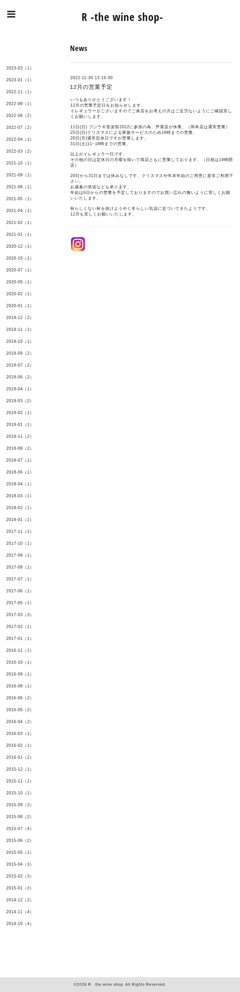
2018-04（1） (20, 484)
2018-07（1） (20, 460)
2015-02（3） (20, 876)
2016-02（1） (20, 745)
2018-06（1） (20, 472)
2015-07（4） (20, 828)
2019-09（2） (20, 353)
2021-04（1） (20, 210)
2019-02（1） (20, 412)
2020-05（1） (20, 282)
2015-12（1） (20, 769)
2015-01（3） (20, 888)
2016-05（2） (20, 709)
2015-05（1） (20, 852)
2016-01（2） (20, 757)
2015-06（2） (20, 840)
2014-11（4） (20, 911)
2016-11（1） (20, 650)
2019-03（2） (20, 400)
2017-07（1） (20, 579)
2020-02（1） (20, 293)
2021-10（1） (20, 163)
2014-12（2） (20, 900)
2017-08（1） (20, 567)
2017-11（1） (20, 531)
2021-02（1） (20, 222)
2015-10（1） (20, 793)
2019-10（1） (20, 341)
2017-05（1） (20, 602)
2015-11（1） (20, 781)
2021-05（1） (20, 198)
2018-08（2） (20, 448)
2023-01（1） (20, 80)
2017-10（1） (20, 543)
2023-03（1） (20, 68)
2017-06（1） (20, 591)
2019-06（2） (20, 377)
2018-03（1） (20, 495)
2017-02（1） (20, 626)
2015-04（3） (20, 864)
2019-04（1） (20, 389)
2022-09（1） (20, 103)
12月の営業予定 (91, 87)
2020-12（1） (20, 246)
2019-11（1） (20, 329)
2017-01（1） (20, 638)
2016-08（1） (20, 686)
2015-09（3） (20, 804)
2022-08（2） (20, 115)
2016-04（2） (20, 721)
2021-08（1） (20, 187)
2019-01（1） (20, 424)
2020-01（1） (20, 305)
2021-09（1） (20, 175)
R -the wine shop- (122, 16)
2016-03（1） (20, 733)
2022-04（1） (20, 139)
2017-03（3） (20, 614)
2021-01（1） (20, 234)
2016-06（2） (20, 698)
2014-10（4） (20, 923)
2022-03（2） (20, 151)
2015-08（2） (20, 816)
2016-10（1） (20, 662)
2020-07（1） (20, 270)
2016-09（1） (20, 674)
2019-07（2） (20, 365)
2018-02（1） (20, 507)
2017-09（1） (20, 555)
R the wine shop (105, 984)
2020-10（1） (20, 258)
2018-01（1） (20, 519)
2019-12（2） (20, 317)
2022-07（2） (20, 127)
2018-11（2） (20, 436)
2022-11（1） (20, 91)
